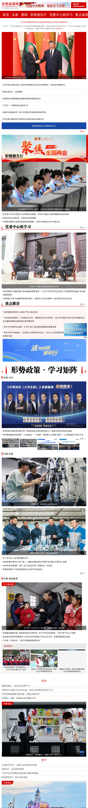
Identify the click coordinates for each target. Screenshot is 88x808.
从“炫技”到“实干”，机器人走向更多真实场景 (19, 765)
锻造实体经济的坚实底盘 (62, 431)
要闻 (24, 14)
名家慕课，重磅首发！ (44, 426)
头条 (15, 14)
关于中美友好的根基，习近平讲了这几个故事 (57, 633)
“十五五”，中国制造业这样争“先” (15, 105)
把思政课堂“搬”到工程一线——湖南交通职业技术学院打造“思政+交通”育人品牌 (35, 561)
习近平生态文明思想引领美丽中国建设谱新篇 (20, 773)
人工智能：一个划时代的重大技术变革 (48, 447)
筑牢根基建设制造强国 (12, 434)
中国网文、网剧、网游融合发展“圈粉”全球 (19, 698)
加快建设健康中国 (10, 633)
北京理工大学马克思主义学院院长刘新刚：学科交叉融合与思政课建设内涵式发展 (36, 214)
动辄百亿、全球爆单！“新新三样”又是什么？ (44, 754)
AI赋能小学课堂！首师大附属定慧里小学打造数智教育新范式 (72, 670)
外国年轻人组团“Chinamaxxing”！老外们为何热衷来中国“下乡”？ (28, 690)
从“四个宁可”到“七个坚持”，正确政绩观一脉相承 (44, 628)
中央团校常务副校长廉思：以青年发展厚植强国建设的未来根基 (44, 209)
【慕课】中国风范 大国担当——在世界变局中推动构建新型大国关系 (10, 442)
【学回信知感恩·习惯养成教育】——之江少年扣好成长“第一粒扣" (16, 668)
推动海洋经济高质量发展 (13, 636)
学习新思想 (8, 584)
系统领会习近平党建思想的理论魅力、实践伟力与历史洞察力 (28, 298)
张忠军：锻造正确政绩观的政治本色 (44, 286)
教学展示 (8, 645)
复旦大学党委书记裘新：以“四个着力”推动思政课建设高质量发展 (30, 326)
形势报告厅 (38, 14)
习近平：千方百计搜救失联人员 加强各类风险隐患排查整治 (24, 26)
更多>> (83, 131)
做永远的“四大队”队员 (63, 298)
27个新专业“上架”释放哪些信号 (15, 558)
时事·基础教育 (10, 578)
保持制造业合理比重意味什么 (38, 431)
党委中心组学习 (61, 14)
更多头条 (59, 28)
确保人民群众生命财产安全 (56, 26)
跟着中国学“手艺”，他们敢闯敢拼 (44, 553)
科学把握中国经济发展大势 (14, 431)
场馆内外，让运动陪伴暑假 (13, 769)
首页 (6, 14)
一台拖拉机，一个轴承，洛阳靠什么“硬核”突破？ (42, 434)
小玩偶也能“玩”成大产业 (73, 434)
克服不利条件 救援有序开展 (45, 28)
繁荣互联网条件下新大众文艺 (69, 447)
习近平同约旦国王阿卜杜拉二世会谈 (16, 77)
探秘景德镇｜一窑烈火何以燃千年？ (16, 685)
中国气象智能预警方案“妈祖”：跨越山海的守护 (21, 694)
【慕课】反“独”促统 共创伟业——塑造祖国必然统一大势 (28, 443)
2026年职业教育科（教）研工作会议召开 (19, 565)
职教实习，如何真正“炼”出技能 (44, 504)
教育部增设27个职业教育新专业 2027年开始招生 (23, 569)
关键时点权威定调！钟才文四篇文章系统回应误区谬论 (24, 112)
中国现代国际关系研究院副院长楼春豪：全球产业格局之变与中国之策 (31, 221)
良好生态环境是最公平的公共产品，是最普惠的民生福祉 (47, 636)
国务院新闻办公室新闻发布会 (44, 125)
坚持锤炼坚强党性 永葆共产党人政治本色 (21, 312)
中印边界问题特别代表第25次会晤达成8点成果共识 (23, 119)
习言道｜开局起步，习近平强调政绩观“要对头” (22, 640)
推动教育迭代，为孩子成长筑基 (14, 777)
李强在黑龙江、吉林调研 (12, 91)
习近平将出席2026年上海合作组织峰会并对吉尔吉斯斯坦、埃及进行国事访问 (33, 84)
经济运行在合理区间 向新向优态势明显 (19, 218)
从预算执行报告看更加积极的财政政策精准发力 (21, 98)
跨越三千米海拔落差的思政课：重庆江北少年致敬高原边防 (44, 670)
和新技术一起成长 (45, 565)
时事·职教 (8, 453)
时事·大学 (8, 377)
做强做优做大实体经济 (28, 633)
